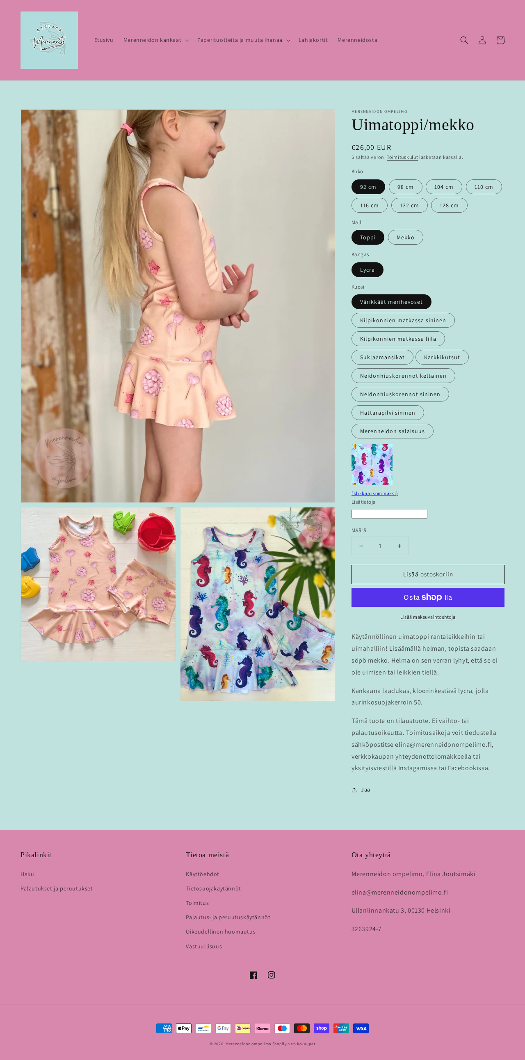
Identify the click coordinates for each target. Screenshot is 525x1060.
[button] (155, 39)
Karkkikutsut (442, 357)
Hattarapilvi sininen (387, 412)
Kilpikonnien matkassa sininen (403, 320)
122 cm (409, 205)
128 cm (449, 205)
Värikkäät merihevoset (391, 301)
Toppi (368, 237)
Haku (27, 874)
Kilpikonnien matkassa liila (398, 338)
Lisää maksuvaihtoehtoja (428, 617)
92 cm (368, 186)
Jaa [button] (365, 789)
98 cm (405, 186)
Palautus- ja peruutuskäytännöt (228, 917)
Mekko (406, 237)
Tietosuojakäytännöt (213, 888)
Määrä (359, 530)
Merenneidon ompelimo (248, 1043)
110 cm (484, 186)
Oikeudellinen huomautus (221, 931)
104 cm (444, 186)
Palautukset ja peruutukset (57, 888)
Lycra (367, 269)
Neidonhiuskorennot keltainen (403, 375)
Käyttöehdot (202, 874)
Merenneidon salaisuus (392, 431)
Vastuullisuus (204, 946)
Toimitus (197, 902)
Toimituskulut (402, 157)
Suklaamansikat (382, 357)
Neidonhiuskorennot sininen (400, 394)
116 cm (369, 205)
